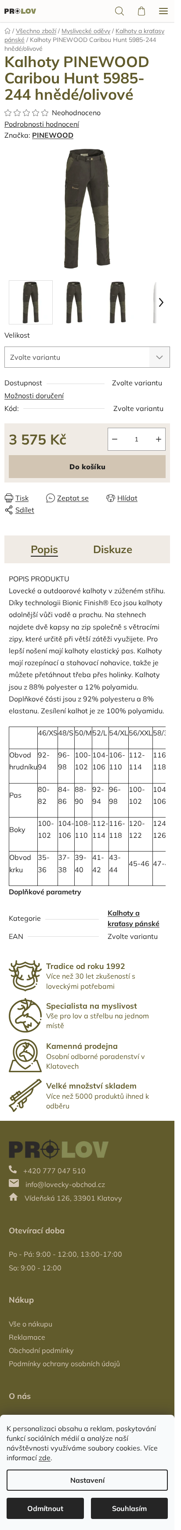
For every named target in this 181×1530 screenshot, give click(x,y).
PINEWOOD (52, 135)
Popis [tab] (44, 549)
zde (45, 1457)
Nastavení (87, 1480)
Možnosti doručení (34, 395)
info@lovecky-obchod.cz (65, 1184)
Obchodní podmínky (41, 1350)
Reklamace (27, 1337)
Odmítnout (45, 1508)
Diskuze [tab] (112, 549)
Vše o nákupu (30, 1323)
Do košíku (87, 466)
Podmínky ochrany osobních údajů (64, 1363)
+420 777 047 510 (54, 1170)
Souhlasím (129, 1508)
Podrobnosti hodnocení (41, 124)
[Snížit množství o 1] (114, 439)
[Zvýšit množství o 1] (158, 439)
